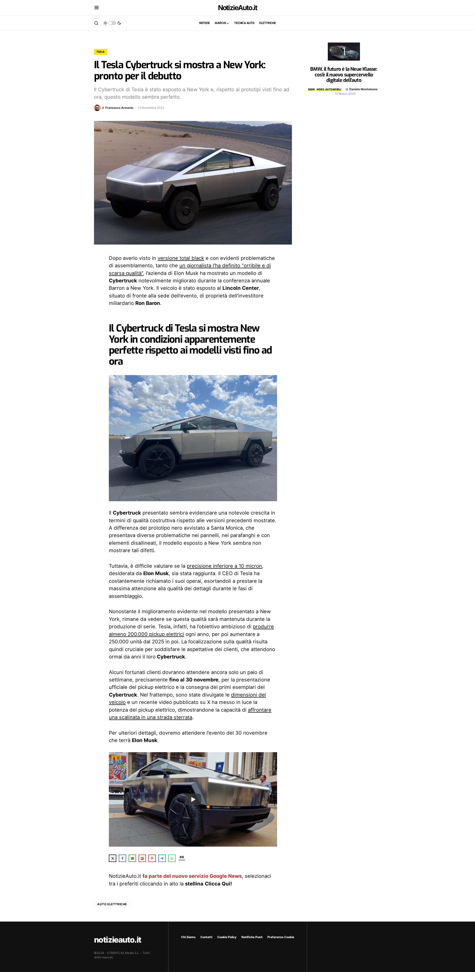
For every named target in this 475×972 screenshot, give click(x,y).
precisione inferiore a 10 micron (224, 566)
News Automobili (329, 89)
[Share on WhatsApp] (172, 858)
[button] (96, 8)
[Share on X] (112, 858)
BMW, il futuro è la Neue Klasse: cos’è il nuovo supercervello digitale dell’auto (343, 75)
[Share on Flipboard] (142, 858)
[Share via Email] (132, 858)
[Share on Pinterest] (152, 858)
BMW (311, 89)
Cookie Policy (227, 937)
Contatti (206, 937)
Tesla (100, 51)
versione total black (181, 258)
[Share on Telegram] (162, 858)
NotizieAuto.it (237, 7)
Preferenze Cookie (280, 937)
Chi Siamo (188, 937)
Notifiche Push (251, 937)
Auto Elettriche (112, 904)
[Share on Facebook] (122, 858)
